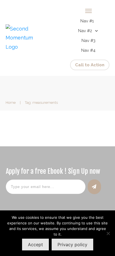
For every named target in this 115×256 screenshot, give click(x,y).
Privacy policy (72, 244)
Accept (35, 244)
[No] (108, 233)
